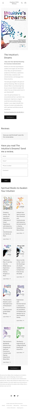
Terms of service (24, 405)
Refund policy (16, 405)
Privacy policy (9, 405)
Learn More (6, 239)
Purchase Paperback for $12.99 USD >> (14, 112)
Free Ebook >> (10, 117)
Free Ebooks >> (14, 368)
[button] (3, 3)
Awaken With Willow (14, 403)
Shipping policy (20, 407)
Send (6, 180)
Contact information (11, 407)
